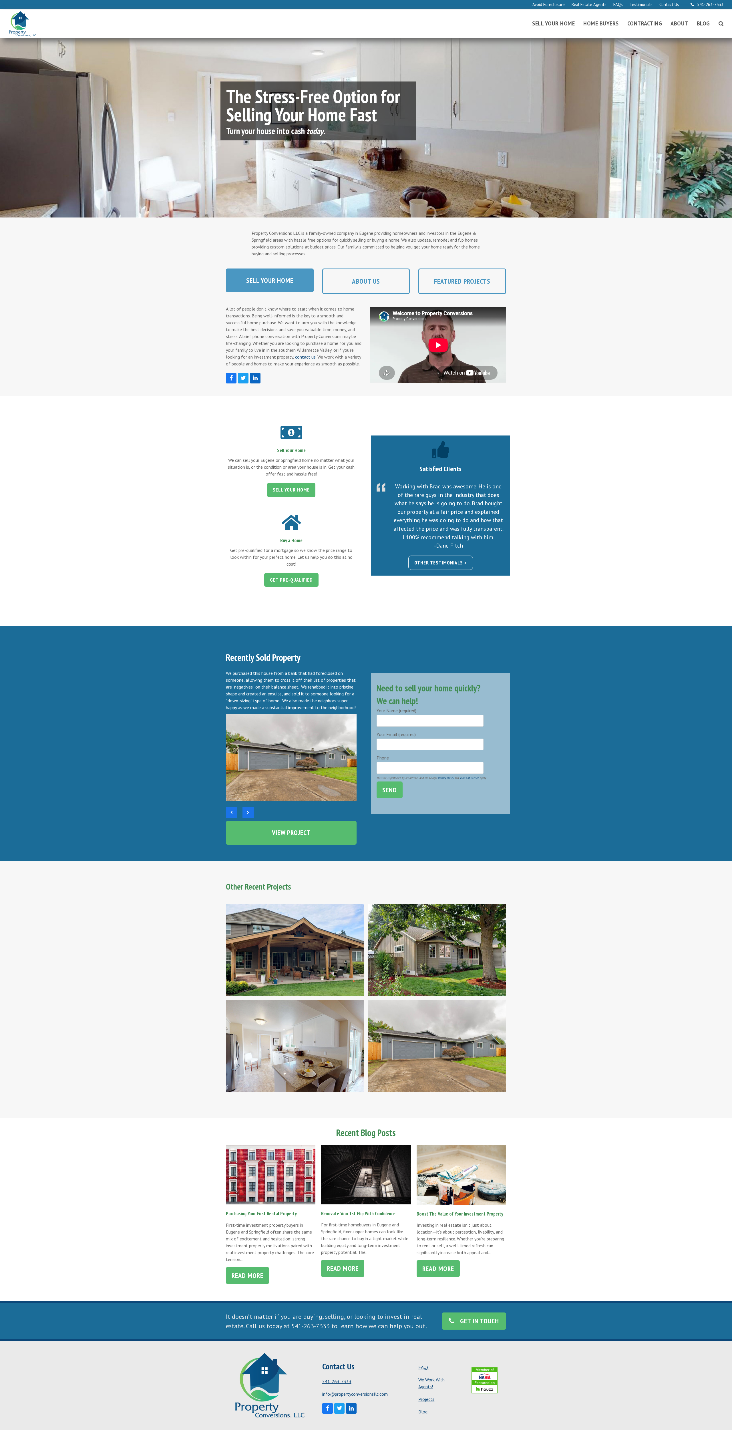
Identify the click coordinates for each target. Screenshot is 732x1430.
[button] (721, 24)
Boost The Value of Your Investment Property (460, 1213)
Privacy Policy (446, 778)
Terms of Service (469, 778)
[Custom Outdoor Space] (295, 950)
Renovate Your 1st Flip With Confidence (358, 1213)
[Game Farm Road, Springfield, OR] (295, 1046)
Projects (426, 1399)
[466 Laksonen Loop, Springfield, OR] (437, 1046)
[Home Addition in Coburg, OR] (437, 950)
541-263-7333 (336, 1381)
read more (247, 1275)
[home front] (291, 757)
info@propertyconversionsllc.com (355, 1394)
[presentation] (231, 812)
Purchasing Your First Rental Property (261, 1213)
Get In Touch (479, 1320)
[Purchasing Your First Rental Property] (270, 1174)
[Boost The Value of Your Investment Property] (461, 1174)
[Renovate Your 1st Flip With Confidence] (366, 1174)
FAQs (423, 1367)
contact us (305, 357)
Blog (422, 1412)
